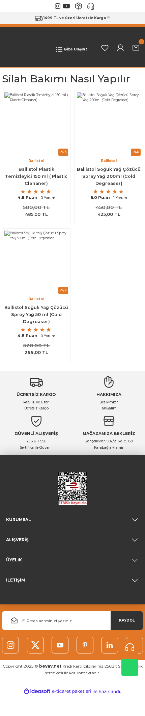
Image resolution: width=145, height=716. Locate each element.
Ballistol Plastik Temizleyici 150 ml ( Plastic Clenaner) (36, 176)
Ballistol (36, 161)
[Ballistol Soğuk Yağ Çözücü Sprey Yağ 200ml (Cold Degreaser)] (109, 124)
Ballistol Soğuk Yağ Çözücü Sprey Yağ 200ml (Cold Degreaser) (109, 176)
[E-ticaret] (71, 691)
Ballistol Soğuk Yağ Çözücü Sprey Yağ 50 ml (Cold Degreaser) (36, 314)
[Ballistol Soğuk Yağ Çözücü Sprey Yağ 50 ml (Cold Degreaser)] (36, 262)
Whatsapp (129, 667)
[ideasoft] (37, 691)
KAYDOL (127, 620)
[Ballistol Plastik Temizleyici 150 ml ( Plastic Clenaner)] (36, 124)
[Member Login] (120, 47)
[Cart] (136, 47)
